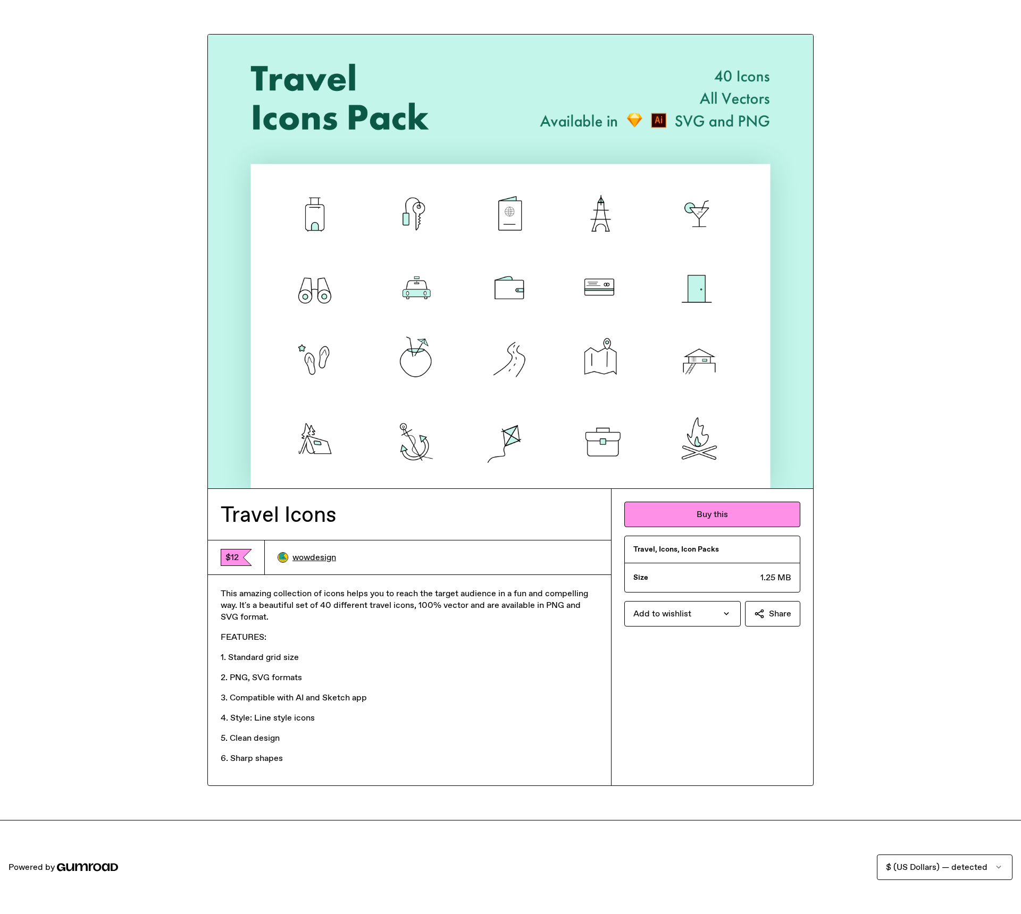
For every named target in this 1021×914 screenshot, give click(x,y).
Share (780, 613)
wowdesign (314, 557)
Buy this (712, 514)
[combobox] (682, 614)
